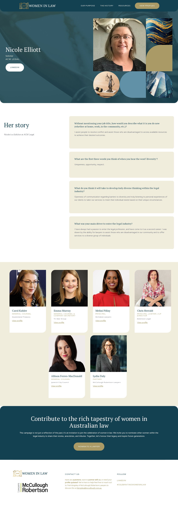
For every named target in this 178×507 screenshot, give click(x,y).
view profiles (147, 6)
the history (106, 6)
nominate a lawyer (89, 446)
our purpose (88, 6)
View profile (17, 320)
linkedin (121, 480)
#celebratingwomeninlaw (131, 485)
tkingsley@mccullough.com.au (89, 488)
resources (124, 6)
